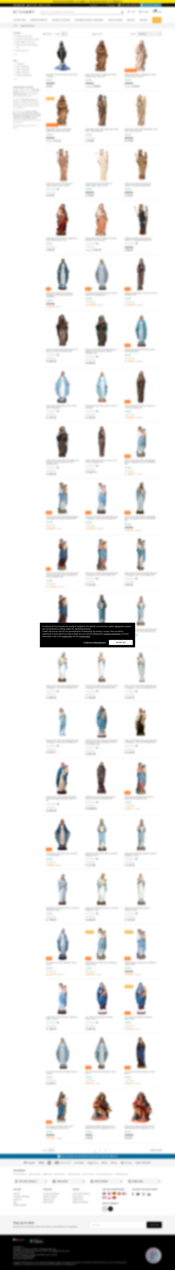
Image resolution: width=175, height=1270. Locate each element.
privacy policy (84, 636)
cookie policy (67, 636)
